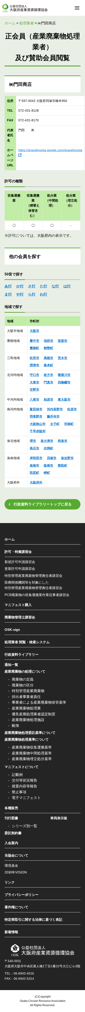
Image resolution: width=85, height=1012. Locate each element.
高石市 (34, 448)
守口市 (34, 375)
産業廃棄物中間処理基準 (32, 753)
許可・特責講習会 (18, 552)
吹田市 (34, 358)
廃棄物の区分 (23, 685)
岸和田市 (36, 458)
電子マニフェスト (26, 798)
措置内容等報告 (24, 786)
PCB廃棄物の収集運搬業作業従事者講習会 (37, 595)
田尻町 (34, 472)
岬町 (47, 472)
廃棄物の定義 (23, 679)
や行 (20, 294)
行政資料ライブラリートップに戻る (43, 504)
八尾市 (34, 399)
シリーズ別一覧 (24, 826)
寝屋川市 (64, 375)
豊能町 (34, 348)
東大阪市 (64, 399)
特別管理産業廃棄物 (28, 691)
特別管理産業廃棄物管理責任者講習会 (33, 576)
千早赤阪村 (38, 431)
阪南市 (48, 465)
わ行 (43, 294)
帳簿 (15, 726)
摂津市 (34, 365)
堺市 (33, 441)
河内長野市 (55, 409)
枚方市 (48, 375)
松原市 (72, 409)
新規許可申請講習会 (20, 562)
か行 (20, 286)
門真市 (48, 382)
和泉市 (62, 441)
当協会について (16, 855)
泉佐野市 (67, 458)
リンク (10, 882)
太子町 (55, 424)
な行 (55, 286)
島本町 (48, 365)
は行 (67, 286)
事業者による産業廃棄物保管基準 (39, 702)
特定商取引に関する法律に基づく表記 (33, 919)
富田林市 (36, 409)
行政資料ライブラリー (22, 654)
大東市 (34, 382)
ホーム (10, 539)
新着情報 (11, 932)
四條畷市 (64, 382)
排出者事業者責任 (26, 697)
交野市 (34, 389)
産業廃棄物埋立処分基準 (32, 759)
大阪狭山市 (38, 424)
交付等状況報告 (24, 780)
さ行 (31, 286)
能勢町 (48, 348)
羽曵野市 (36, 416)
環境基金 (11, 865)
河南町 (69, 424)
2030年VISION (16, 872)
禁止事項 (19, 792)
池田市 (48, 341)
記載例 (17, 775)
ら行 (31, 294)
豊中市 (34, 341)
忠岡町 (48, 448)
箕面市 (62, 341)
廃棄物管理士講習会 (20, 617)
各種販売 (11, 808)
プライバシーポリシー (22, 895)
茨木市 (62, 358)
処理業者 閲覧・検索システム (27, 642)
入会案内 (11, 843)
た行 (43, 286)
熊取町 (62, 465)
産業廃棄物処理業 (26, 708)
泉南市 (34, 465)
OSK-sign (12, 630)
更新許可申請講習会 (20, 569)
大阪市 (34, 331)
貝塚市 (51, 458)
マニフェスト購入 (18, 605)
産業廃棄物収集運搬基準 (32, 747)
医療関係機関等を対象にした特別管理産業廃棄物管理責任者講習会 (33, 585)
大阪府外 (36, 482)
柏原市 (48, 399)
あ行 (8, 286)
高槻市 (48, 358)
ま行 (8, 294)
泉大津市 (47, 441)
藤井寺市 (53, 416)
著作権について (16, 907)
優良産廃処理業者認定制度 (33, 714)
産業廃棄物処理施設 (28, 720)
